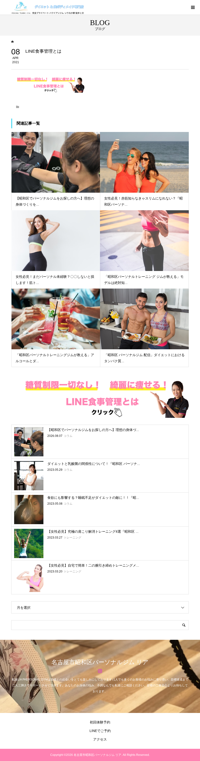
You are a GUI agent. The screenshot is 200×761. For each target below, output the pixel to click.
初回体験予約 (100, 722)
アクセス (100, 739)
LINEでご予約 (100, 731)
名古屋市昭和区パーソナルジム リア (100, 662)
